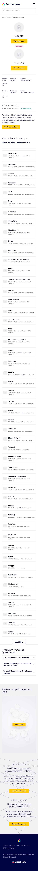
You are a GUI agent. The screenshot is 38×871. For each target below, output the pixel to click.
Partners (4, 78)
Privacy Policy (9, 848)
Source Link (26, 108)
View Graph (19, 724)
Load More (19, 642)
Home (3, 17)
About (12, 845)
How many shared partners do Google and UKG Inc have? (17, 664)
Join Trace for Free (11, 127)
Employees (13, 78)
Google (9, 17)
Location (4, 83)
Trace (5, 845)
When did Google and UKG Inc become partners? (17, 672)
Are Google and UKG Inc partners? (16, 657)
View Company (19, 41)
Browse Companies (19, 824)
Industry (23, 78)
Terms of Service (23, 845)
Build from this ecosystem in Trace (16, 142)
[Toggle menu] (34, 4)
